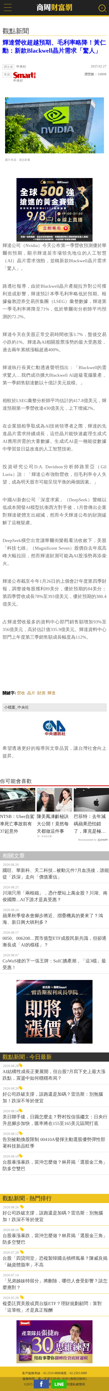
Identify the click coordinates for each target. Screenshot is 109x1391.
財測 (41, 693)
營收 (21, 693)
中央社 (18, 80)
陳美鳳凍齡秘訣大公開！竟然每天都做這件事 (53, 824)
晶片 (31, 693)
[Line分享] (60, 1384)
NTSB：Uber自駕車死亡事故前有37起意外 (17, 824)
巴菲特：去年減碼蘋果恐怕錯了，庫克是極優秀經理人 (90, 824)
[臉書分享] (42, 1384)
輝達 (51, 693)
